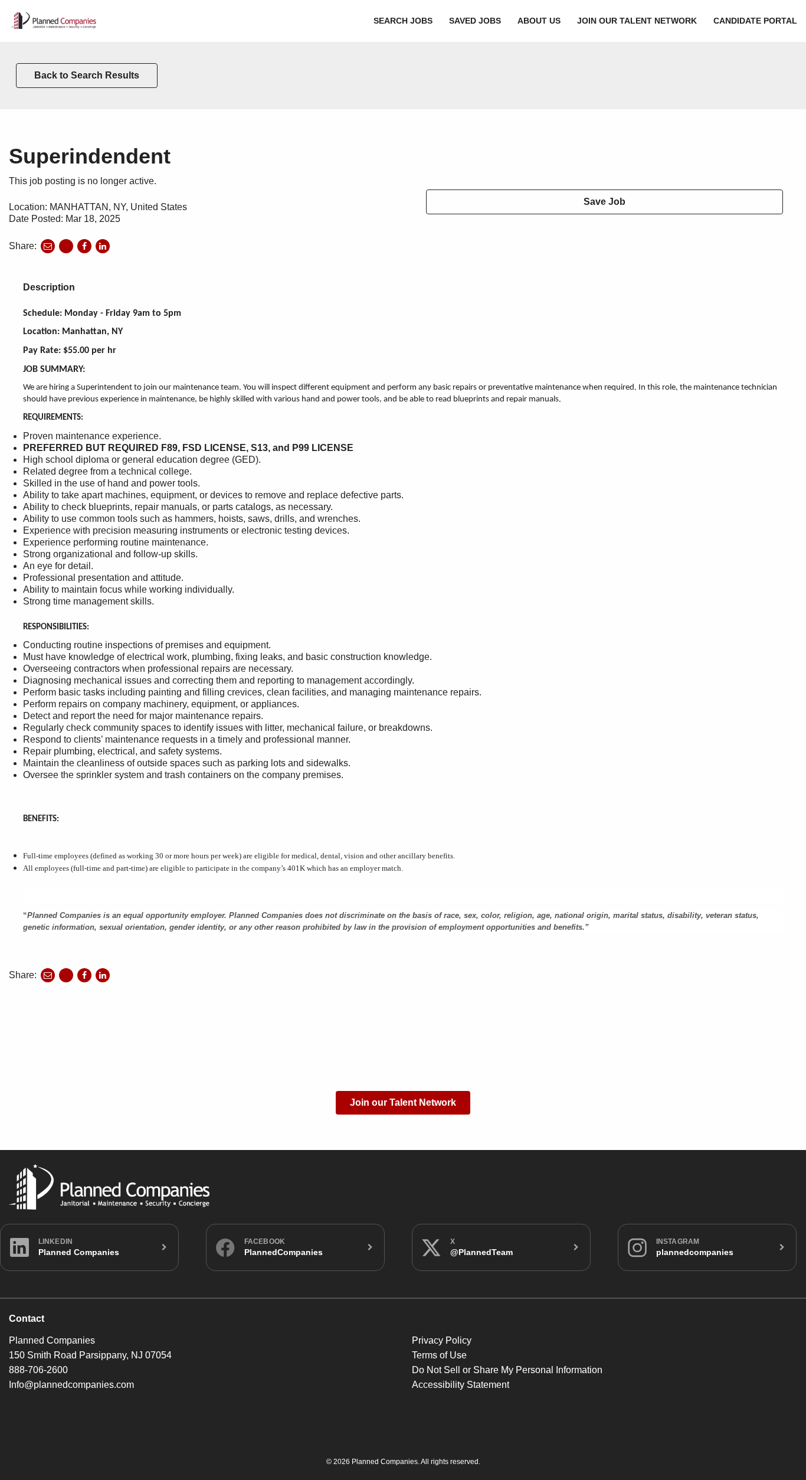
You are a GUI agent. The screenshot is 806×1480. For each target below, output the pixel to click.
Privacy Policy (441, 1340)
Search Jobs (403, 20)
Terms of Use (439, 1355)
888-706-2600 (38, 1370)
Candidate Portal (755, 20)
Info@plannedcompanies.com (71, 1385)
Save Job (604, 202)
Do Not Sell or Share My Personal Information (507, 1370)
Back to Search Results (86, 75)
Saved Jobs (475, 20)
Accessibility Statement (460, 1385)
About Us (539, 20)
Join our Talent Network (637, 20)
